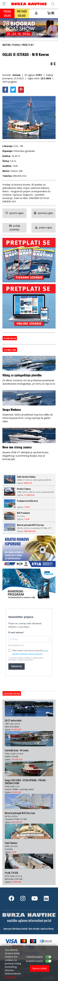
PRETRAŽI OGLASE (22, 13)
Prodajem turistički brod (27, 500)
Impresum (8, 928)
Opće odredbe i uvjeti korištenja (41, 928)
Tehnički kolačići (34, 956)
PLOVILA (16, 44)
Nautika (6, 44)
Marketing (16, 928)
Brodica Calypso (24, 488)
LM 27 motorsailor (13, 720)
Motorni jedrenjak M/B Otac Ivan (30, 524)
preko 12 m (27, 44)
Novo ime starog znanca (17, 447)
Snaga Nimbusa (11, 409)
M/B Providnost (23, 512)
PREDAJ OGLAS (7, 13)
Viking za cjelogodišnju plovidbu (22, 375)
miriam (16, 74)
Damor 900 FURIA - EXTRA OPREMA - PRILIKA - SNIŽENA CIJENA (26, 782)
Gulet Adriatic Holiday (26, 476)
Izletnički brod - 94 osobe (17, 750)
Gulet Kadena (11, 843)
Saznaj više (10, 976)
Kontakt (24, 928)
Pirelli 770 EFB (11, 872)
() (52, 13)
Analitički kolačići (34, 961)
